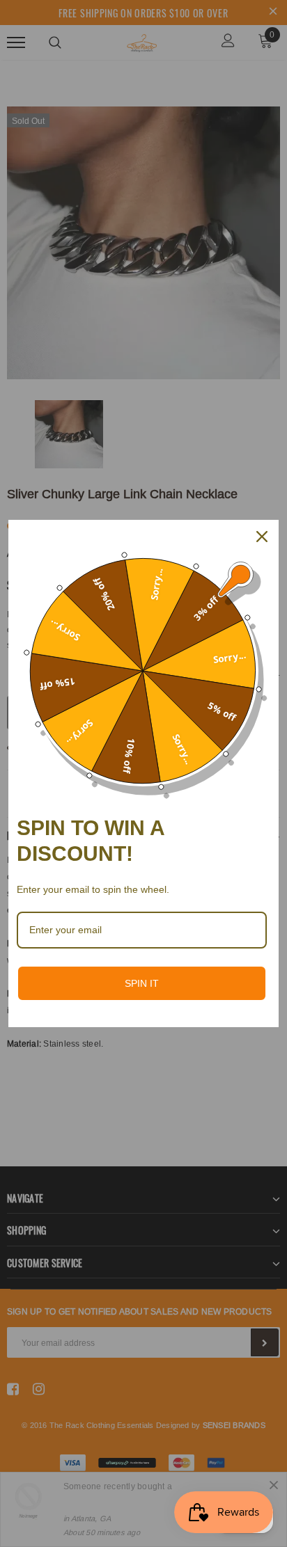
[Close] (262, 536)
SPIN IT (142, 983)
